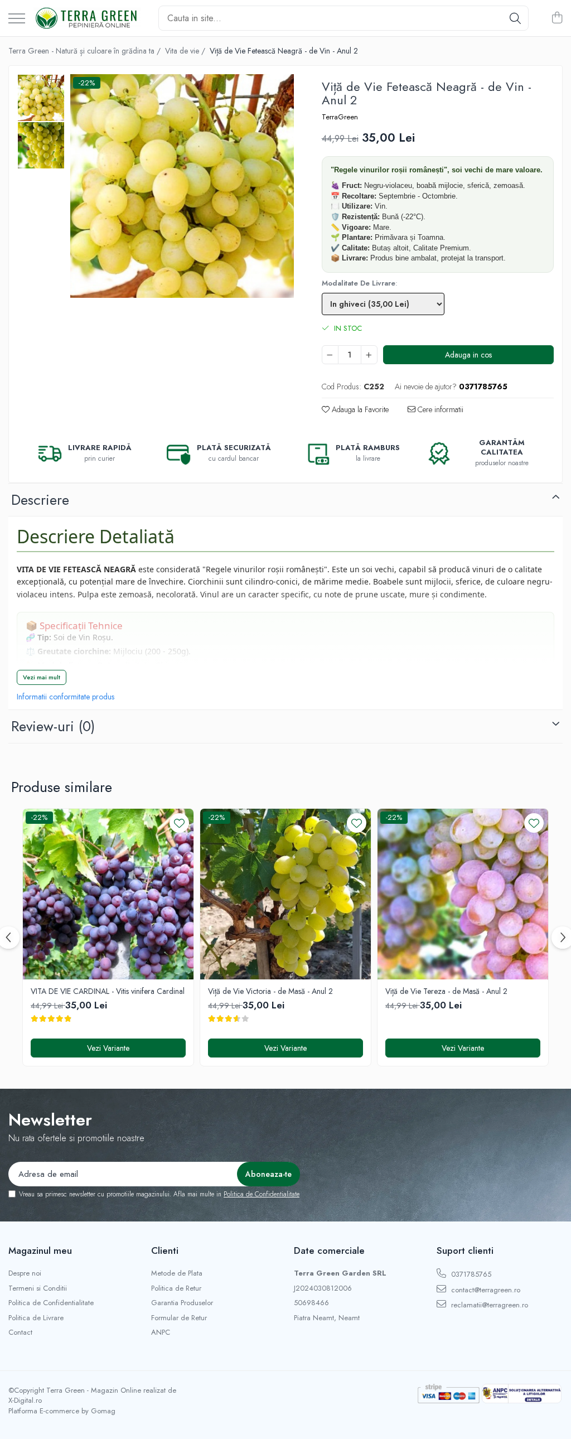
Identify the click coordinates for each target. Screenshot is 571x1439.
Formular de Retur (179, 1318)
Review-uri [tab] (53, 726)
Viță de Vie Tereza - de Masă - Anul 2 (446, 991)
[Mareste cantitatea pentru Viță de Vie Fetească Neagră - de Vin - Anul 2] (369, 354)
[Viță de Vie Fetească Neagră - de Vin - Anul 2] (182, 186)
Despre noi (24, 1273)
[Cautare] (515, 18)
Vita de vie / (186, 50)
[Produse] (16, 19)
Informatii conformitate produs (65, 697)
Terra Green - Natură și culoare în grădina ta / (85, 50)
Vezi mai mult (41, 677)
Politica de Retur (176, 1288)
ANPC (160, 1332)
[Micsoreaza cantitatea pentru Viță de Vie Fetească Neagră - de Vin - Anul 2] (330, 354)
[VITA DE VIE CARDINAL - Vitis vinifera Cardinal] (108, 894)
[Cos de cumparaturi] (557, 18)
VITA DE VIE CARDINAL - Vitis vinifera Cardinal (108, 991)
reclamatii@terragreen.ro (488, 1305)
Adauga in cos (468, 354)
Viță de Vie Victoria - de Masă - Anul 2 (270, 991)
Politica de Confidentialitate (261, 1194)
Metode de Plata (176, 1273)
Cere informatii (439, 409)
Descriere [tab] (40, 499)
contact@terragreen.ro (484, 1290)
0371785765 (470, 1274)
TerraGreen (340, 117)
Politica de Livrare (36, 1318)
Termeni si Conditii (37, 1288)
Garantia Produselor (182, 1303)
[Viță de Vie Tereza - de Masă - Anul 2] (463, 894)
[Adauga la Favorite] (179, 823)
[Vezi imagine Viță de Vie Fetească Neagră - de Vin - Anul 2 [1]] (41, 145)
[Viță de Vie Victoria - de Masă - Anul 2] (285, 894)
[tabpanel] (182, 186)
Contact (20, 1332)
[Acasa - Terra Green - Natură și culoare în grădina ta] (87, 18)
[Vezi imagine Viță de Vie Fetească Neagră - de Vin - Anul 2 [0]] (41, 98)
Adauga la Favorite (359, 409)
